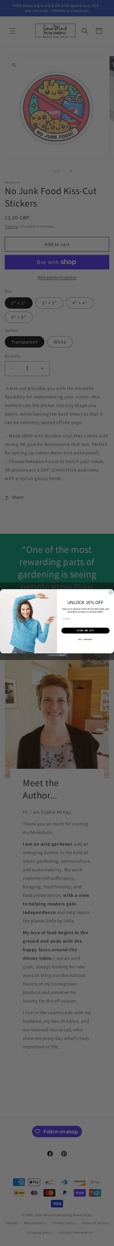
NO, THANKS (85, 639)
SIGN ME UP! (85, 630)
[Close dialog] (110, 592)
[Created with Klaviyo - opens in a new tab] (57, 655)
